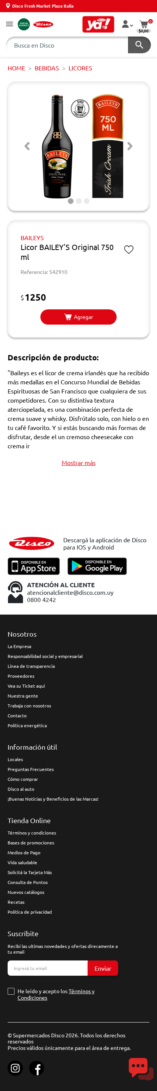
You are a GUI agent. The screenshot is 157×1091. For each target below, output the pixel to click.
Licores (80, 68)
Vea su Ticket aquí (26, 685)
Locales (15, 759)
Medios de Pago (24, 852)
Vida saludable (22, 862)
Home (16, 68)
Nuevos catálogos (26, 892)
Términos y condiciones (32, 832)
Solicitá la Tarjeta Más (30, 872)
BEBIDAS (47, 68)
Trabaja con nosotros (29, 705)
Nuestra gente (23, 695)
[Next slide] (130, 146)
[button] (9, 24)
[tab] (71, 201)
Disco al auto (21, 789)
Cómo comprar (23, 779)
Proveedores (21, 676)
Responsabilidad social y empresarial (45, 656)
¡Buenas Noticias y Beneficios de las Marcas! (53, 798)
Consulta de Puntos (28, 882)
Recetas (16, 902)
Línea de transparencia (31, 666)
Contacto (17, 715)
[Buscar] (139, 45)
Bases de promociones (31, 842)
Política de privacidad (30, 911)
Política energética (27, 725)
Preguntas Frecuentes (31, 769)
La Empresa (19, 646)
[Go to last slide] (27, 146)
